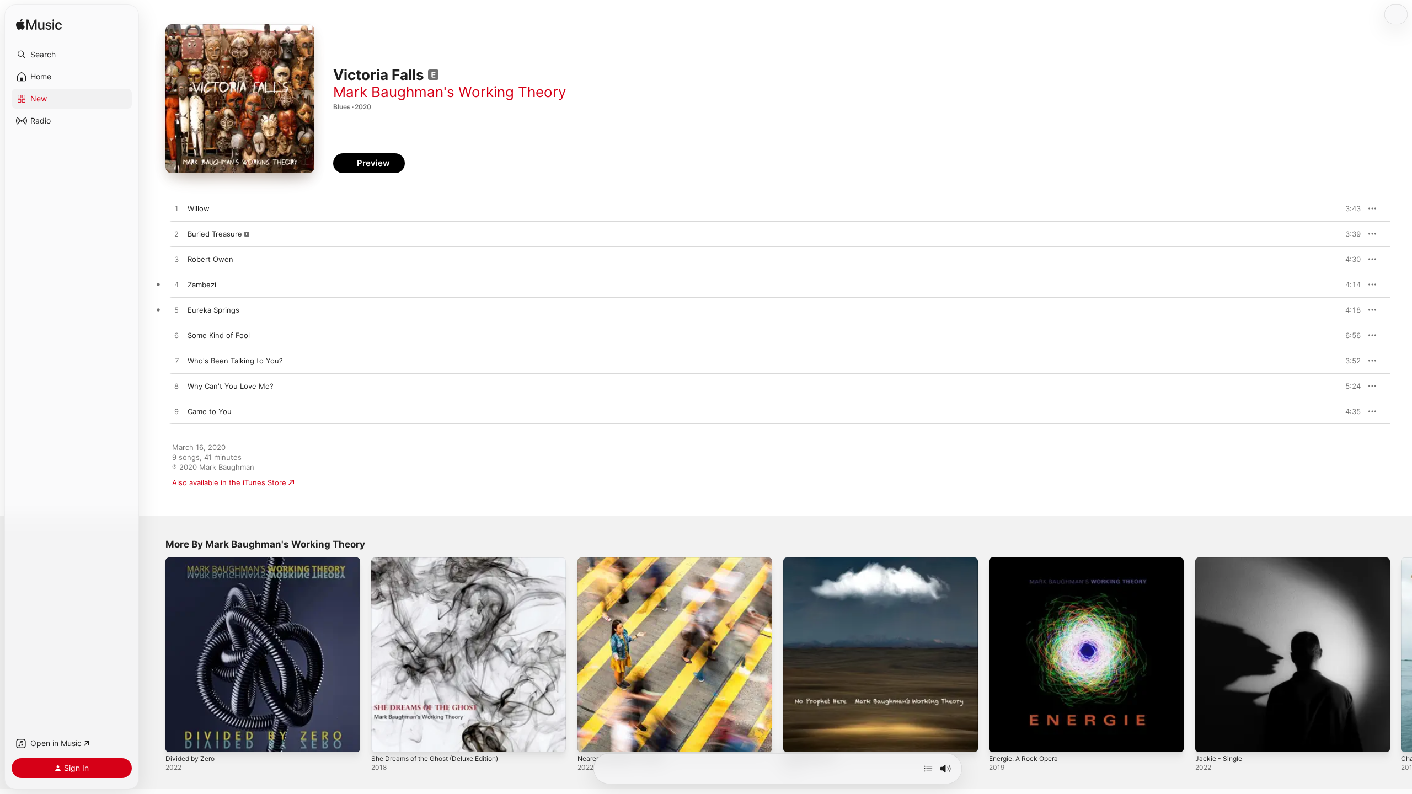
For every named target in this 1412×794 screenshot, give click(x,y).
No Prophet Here (812, 561)
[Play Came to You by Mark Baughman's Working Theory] (176, 412)
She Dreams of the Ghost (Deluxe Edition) (443, 561)
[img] (39, 25)
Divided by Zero (192, 561)
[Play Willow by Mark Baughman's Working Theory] (176, 209)
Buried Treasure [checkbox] (215, 233)
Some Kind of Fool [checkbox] (219, 335)
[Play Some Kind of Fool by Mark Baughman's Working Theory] (176, 336)
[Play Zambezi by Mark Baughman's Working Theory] (176, 285)
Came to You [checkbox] (210, 411)
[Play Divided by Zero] (179, 738)
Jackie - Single (1220, 561)
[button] (71, 54)
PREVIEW (1348, 208)
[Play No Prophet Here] (797, 738)
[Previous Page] (154, 655)
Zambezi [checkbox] (202, 284)
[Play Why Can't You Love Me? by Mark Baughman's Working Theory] (176, 386)
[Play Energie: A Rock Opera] (1002, 738)
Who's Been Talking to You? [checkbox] (235, 360)
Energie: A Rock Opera (1028, 561)
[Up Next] (928, 768)
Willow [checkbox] (199, 208)
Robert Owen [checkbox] (210, 259)
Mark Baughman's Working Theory (449, 91)
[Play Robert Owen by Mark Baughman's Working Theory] (176, 260)
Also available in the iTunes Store (229, 482)
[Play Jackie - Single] (1209, 738)
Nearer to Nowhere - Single (625, 561)
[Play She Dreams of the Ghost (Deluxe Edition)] (385, 738)
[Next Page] (1401, 655)
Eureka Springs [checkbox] (213, 309)
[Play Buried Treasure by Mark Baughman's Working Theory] (176, 234)
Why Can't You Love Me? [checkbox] (231, 386)
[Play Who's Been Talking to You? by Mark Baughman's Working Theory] (176, 361)
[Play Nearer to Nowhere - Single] (591, 738)
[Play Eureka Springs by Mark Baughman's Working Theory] (176, 310)
